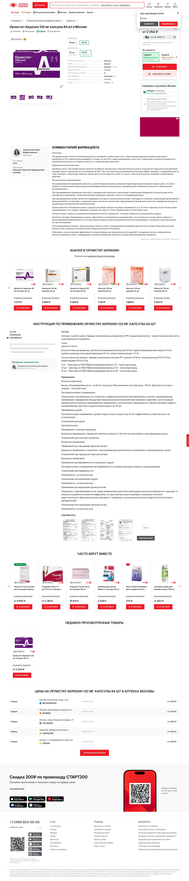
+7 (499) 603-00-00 (25, 822)
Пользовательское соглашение (152, 829)
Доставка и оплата (102, 826)
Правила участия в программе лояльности (157, 836)
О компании (55, 826)
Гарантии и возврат (102, 829)
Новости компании (58, 849)
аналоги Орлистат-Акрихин (101, 256)
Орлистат (107, 61)
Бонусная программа (45, 12)
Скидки (27, 12)
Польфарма (108, 76)
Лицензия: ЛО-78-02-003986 (26, 860)
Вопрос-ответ (100, 839)
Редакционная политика (149, 843)
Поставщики (55, 843)
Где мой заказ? (101, 836)
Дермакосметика (77, 12)
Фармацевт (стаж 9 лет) (26, 368)
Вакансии (54, 839)
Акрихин (107, 64)
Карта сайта (99, 846)
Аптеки (63, 12)
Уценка (90, 12)
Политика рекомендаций (149, 846)
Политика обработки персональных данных (157, 833)
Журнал (53, 833)
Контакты (54, 846)
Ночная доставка (101, 833)
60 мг (71, 42)
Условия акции (17, 788)
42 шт (72, 52)
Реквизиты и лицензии (148, 826)
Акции (16, 12)
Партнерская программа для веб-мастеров (157, 849)
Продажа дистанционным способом (154, 839)
